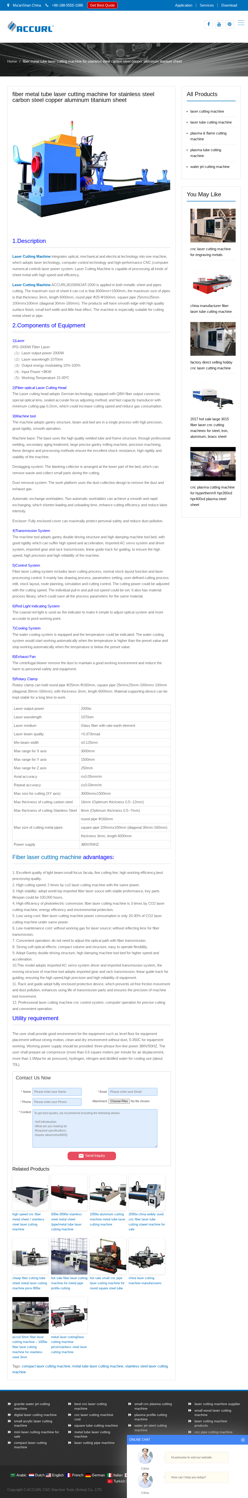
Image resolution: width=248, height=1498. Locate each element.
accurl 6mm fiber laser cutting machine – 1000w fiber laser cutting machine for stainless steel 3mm (29, 1347)
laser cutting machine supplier (217, 1404)
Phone (25, 1102)
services (207, 5)
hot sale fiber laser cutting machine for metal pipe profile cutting (69, 1283)
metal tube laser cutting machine (97, 1366)
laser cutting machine (207, 111)
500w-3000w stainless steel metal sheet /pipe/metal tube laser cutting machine (66, 1221)
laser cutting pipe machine (94, 1443)
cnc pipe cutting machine (213, 1432)
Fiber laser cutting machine (46, 857)
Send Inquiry (95, 1155)
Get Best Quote (102, 5)
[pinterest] (229, 24)
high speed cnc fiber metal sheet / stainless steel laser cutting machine (28, 1221)
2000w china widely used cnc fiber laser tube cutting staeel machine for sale (147, 1221)
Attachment (99, 1101)
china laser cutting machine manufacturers (145, 1280)
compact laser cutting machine (46, 1366)
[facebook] (209, 24)
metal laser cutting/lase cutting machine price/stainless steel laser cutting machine (69, 1344)
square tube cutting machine (96, 1425)
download (229, 5)
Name (26, 1091)
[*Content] (24, 1146)
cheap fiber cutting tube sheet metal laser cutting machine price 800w (29, 1283)
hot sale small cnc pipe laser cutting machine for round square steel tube (107, 1283)
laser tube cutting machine (211, 122)
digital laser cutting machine (35, 1415)
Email (102, 1091)
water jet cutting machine (210, 167)
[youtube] (219, 24)
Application (183, 5)
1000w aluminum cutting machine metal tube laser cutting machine (107, 1219)
